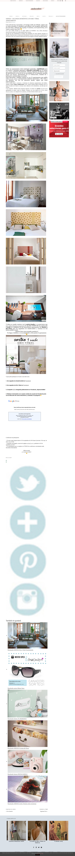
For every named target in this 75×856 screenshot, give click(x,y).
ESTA (14, 389)
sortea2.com (30, 443)
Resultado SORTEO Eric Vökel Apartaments (20, 650)
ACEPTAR (37, 854)
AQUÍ (15, 79)
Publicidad (38, 0)
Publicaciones (45, 0)
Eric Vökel (9, 71)
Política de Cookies (40, 853)
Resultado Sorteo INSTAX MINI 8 (17, 774)
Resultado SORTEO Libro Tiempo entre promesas (22, 803)
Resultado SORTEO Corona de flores (18, 748)
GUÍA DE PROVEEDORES (61, 16)
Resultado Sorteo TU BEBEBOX (17, 718)
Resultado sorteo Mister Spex (16, 688)
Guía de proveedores (29, 0)
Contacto (52, 0)
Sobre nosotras (13, 0)
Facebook (28, 381)
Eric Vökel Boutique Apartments (15, 326)
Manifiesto (21, 0)
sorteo (14, 809)
